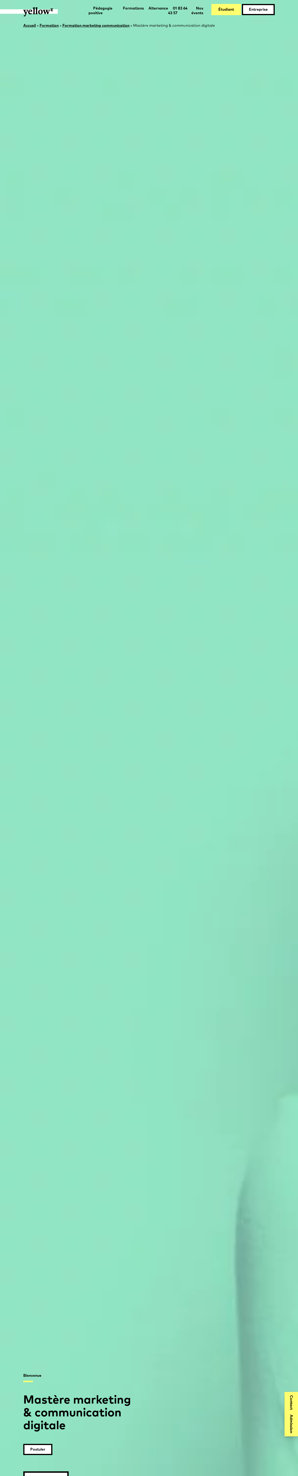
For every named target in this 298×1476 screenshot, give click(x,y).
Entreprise (258, 9)
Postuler (37, 1449)
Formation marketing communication (95, 25)
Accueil (29, 25)
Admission (291, 1424)
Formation (49, 25)
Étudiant (226, 9)
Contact (291, 1402)
